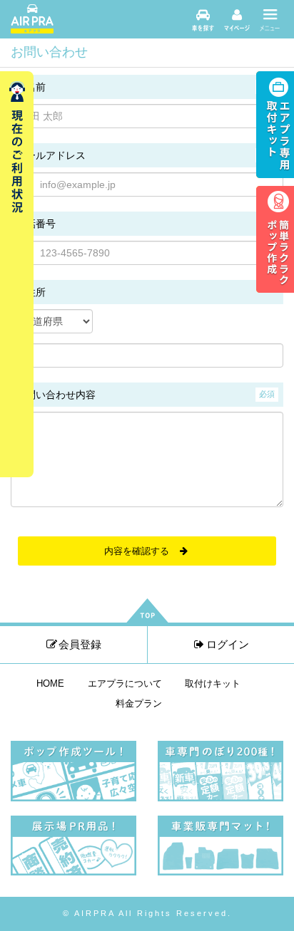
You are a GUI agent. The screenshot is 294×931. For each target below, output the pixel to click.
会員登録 (80, 644)
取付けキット (212, 684)
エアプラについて (125, 684)
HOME (50, 684)
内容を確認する (141, 551)
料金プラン (139, 704)
